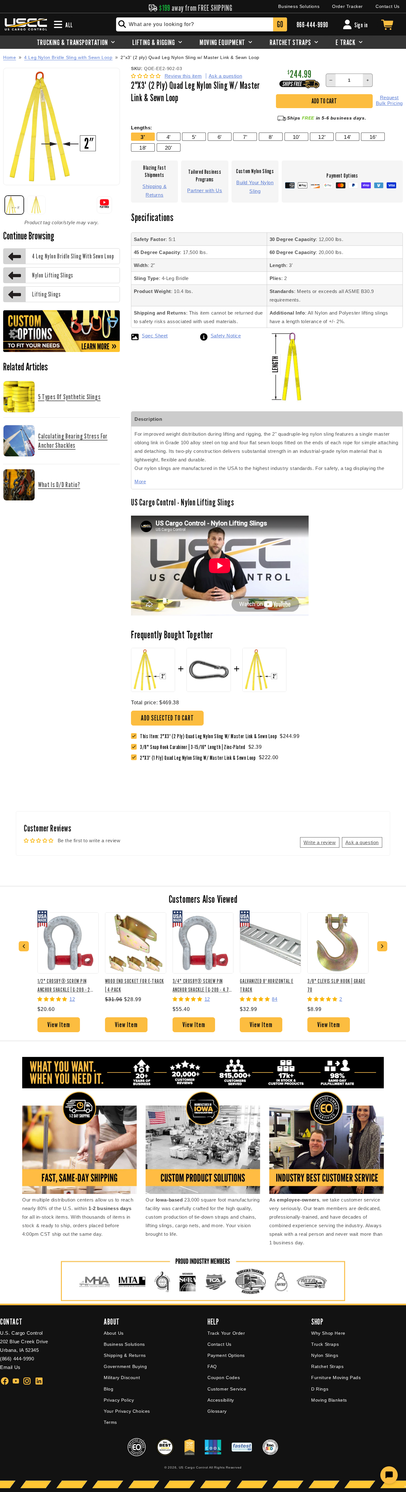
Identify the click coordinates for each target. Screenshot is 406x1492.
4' (169, 137)
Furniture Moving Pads (336, 1377)
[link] (194, 747)
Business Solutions (298, 6)
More (140, 481)
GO (280, 24)
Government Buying (125, 1366)
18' (143, 148)
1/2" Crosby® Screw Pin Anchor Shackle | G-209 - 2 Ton (63, 985)
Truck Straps (325, 1344)
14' (347, 137)
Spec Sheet (155, 335)
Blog (108, 1388)
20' (168, 148)
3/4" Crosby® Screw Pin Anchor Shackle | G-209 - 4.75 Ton (202, 985)
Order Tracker (347, 6)
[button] (146, 76)
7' (245, 137)
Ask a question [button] (362, 842)
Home (9, 57)
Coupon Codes (223, 1377)
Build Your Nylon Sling (255, 187)
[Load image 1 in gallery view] (14, 205)
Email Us (10, 1367)
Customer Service (226, 1388)
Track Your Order (226, 1333)
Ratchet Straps (327, 1366)
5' (194, 137)
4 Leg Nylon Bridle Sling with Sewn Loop (68, 57)
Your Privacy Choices (127, 1411)
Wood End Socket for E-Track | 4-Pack (134, 985)
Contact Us (388, 6)
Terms (110, 1422)
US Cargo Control (193, 1467)
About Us (114, 1333)
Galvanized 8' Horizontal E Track (266, 985)
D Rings (319, 1388)
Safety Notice (226, 335)
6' (220, 137)
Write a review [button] (320, 842)
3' (143, 137)
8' (271, 137)
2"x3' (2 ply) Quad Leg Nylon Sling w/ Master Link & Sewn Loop (190, 57)
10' (296, 137)
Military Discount (122, 1377)
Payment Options (226, 1355)
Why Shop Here (328, 1333)
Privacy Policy (119, 1400)
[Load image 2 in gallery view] (36, 205)
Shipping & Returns (154, 191)
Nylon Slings (324, 1355)
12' (321, 137)
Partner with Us (204, 190)
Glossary (217, 1411)
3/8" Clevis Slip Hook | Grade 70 (336, 985)
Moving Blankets (329, 1400)
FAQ (212, 1366)
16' (373, 137)
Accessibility (220, 1400)
